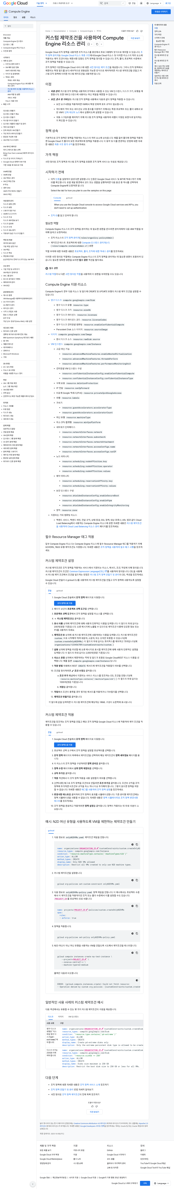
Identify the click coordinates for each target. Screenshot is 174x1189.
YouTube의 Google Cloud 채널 (153, 1163)
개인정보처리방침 (59, 1178)
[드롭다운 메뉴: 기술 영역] (47, 3)
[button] (17, 48)
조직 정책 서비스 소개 (90, 1084)
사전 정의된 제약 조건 (99, 67)
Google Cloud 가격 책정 (49, 1155)
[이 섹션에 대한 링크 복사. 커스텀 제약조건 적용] (76, 715)
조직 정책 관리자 (72, 237)
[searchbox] (18, 26)
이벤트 (143, 1155)
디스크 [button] (50, 1016)
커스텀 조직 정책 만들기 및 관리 (104, 574)
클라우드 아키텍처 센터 (116, 1163)
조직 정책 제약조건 (71, 1094)
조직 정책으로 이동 (64, 603)
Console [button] (57, 198)
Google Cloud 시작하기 (116, 1155)
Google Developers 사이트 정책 (92, 1126)
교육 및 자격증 (112, 1168)
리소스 (33, 17)
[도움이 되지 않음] (141, 31)
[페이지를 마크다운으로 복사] (97, 44)
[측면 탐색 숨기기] (32, 1184)
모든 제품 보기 (45, 1150)
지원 (75, 1155)
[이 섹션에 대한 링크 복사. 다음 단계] (61, 1078)
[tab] (57, 198)
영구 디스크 (56, 300)
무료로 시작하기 (161, 11)
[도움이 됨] (137, 31)
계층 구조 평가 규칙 (64, 144)
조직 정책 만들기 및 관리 (62, 1089)
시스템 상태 (78, 1163)
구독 (145, 1183)
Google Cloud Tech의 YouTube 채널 (155, 1168)
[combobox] (112, 3)
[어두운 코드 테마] (132, 844)
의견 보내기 (135, 38)
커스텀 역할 (50, 274)
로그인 (168, 3)
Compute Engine (19, 11)
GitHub (110, 1150)
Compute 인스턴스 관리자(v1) (96, 242)
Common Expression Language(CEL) (86, 571)
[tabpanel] (97, 206)
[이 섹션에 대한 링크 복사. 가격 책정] (61, 155)
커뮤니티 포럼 (78, 1150)
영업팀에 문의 (45, 1163)
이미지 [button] (60, 1016)
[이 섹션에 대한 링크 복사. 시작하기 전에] (67, 172)
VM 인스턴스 (57, 344)
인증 (57, 179)
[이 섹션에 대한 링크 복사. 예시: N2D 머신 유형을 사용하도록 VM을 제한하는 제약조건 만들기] (138, 822)
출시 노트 (77, 1159)
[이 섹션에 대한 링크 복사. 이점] (54, 84)
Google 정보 (45, 1178)
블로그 (143, 1150)
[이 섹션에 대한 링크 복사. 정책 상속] (61, 131)
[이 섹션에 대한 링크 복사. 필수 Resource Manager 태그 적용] (97, 537)
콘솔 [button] (50, 590)
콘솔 (134, 3)
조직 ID (54, 215)
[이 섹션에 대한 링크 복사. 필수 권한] (60, 268)
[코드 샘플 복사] (137, 844)
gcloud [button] (69, 198)
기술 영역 (40, 3)
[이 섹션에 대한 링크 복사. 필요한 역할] (61, 223)
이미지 (54, 334)
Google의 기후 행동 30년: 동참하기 (113, 1178)
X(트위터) (144, 1159)
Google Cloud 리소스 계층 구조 (75, 55)
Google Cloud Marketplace (51, 1159)
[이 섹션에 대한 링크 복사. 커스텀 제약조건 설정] (76, 561)
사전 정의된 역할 (73, 274)
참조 (15, 17)
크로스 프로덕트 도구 (61, 3)
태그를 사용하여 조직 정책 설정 (96, 789)
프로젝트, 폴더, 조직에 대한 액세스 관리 (93, 251)
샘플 (23, 17)
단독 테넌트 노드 (72, 112)
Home (47, 31)
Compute (73, 31)
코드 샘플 (110, 1159)
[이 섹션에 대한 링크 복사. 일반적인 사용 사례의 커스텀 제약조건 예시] (106, 1002)
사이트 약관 (73, 1178)
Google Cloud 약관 (88, 1178)
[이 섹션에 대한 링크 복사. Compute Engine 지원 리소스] (89, 284)
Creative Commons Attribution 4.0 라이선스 (90, 1123)
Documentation (60, 31)
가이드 (6, 17)
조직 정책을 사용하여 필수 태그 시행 (117, 547)
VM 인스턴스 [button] (73, 1016)
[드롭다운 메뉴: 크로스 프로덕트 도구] (72, 3)
